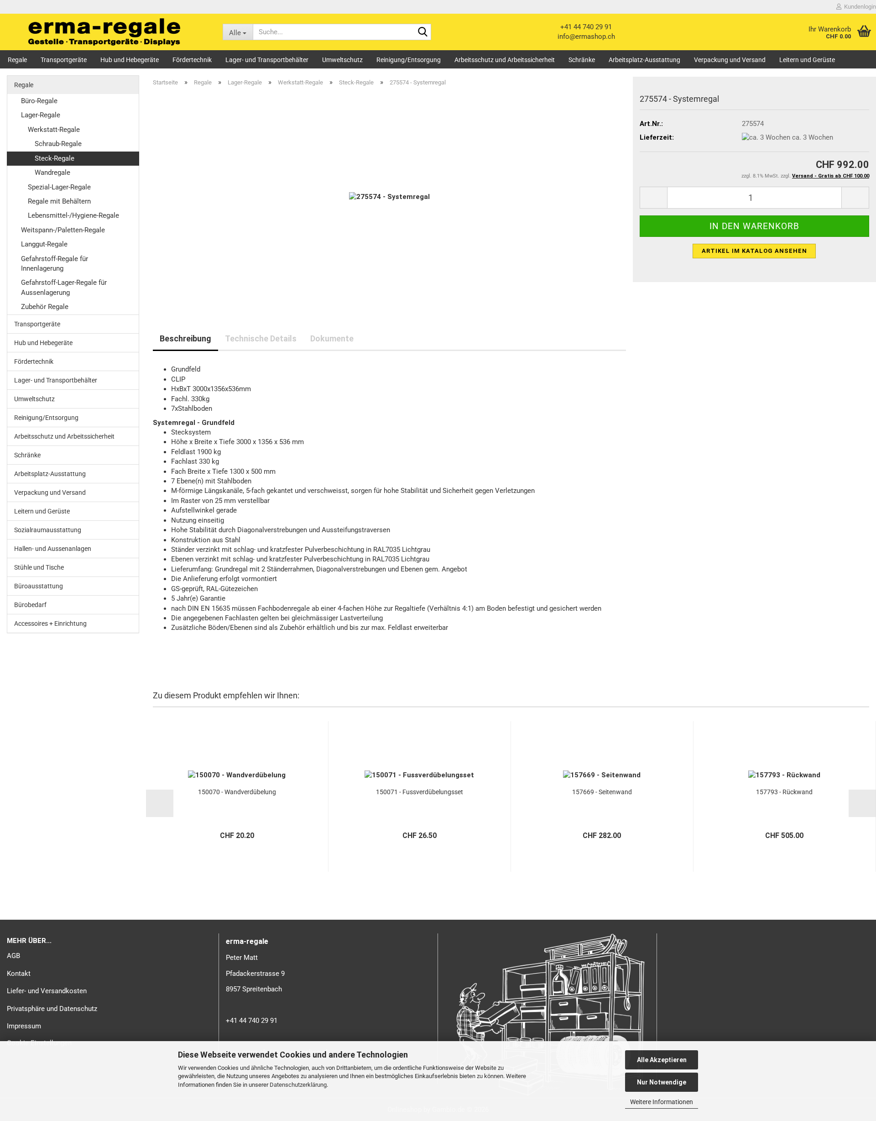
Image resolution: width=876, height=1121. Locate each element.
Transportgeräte (64, 59)
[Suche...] (422, 32)
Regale (17, 59)
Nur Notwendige (661, 1082)
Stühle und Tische (39, 567)
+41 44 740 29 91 (586, 27)
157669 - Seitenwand (602, 792)
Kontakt (19, 973)
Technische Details (261, 338)
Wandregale (52, 172)
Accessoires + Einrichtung (50, 623)
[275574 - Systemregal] (389, 197)
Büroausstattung (38, 586)
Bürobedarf (30, 604)
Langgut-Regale (44, 244)
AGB (13, 956)
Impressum (24, 1026)
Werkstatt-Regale (54, 130)
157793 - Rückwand (784, 792)
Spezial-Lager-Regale (59, 187)
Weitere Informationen (661, 1101)
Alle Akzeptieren (662, 1059)
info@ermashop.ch (586, 36)
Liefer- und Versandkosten (47, 991)
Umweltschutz (342, 59)
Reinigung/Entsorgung (408, 59)
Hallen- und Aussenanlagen (52, 548)
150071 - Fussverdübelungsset (419, 792)
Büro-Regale (39, 101)
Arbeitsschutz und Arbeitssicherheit (504, 59)
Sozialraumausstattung (47, 530)
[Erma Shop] (104, 32)
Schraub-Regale (58, 144)
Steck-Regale (54, 158)
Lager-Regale (40, 115)
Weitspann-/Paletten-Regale (63, 230)
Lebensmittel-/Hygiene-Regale (73, 215)
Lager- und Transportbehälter (266, 59)
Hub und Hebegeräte (129, 59)
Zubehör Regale (44, 307)
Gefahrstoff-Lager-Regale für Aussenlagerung (64, 287)
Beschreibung (185, 338)
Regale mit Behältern (59, 201)
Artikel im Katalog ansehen (754, 250)
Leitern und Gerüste (807, 59)
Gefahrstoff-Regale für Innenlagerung (54, 263)
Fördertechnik (192, 59)
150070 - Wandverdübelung (237, 792)
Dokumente (332, 338)
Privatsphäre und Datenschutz (52, 1009)
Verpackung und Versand (730, 59)
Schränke (581, 59)
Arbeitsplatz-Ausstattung (644, 59)
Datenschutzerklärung (298, 1084)
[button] (653, 198)
